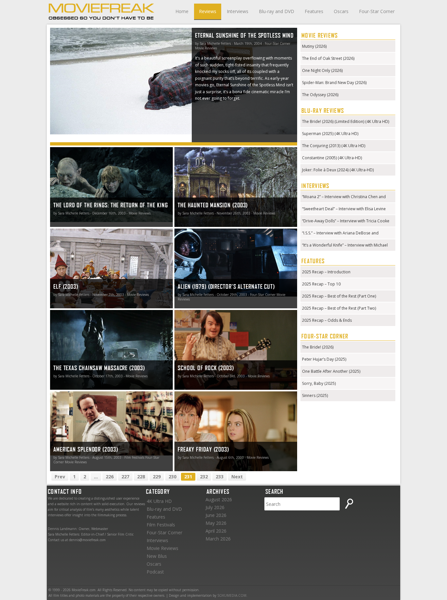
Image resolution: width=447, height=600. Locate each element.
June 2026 (216, 515)
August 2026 (219, 499)
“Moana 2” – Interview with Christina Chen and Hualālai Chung (344, 197)
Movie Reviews (162, 548)
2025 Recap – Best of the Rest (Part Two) (339, 308)
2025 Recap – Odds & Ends (327, 320)
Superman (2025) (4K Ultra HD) (330, 133)
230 (172, 476)
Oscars (341, 11)
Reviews (207, 11)
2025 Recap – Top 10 (321, 284)
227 (125, 476)
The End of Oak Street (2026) (328, 58)
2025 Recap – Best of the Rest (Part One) (339, 296)
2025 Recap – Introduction (326, 272)
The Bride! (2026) (317, 347)
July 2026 (215, 507)
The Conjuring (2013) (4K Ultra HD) (333, 145)
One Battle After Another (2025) (331, 371)
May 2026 (216, 523)
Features (314, 11)
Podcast (155, 572)
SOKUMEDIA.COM (231, 595)
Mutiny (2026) (314, 46)
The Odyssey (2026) (320, 94)
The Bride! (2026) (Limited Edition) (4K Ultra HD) (345, 121)
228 (141, 476)
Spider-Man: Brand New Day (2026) (334, 82)
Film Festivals (161, 525)
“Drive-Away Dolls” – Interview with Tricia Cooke (345, 221)
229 (157, 476)
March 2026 (218, 539)
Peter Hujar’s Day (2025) (324, 359)
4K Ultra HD (159, 501)
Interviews (237, 11)
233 (220, 476)
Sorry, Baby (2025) (319, 383)
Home (181, 11)
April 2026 (216, 531)
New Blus (157, 556)
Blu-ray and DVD (276, 11)
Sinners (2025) (315, 395)
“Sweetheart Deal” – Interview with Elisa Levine (344, 209)
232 (204, 476)
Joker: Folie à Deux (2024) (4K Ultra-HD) (338, 170)
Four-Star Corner (377, 11)
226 (110, 476)
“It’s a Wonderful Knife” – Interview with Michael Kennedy (345, 245)
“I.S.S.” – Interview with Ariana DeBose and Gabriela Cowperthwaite (340, 233)
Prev (60, 476)
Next (237, 476)
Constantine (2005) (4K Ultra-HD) (332, 158)
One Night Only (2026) (322, 70)
